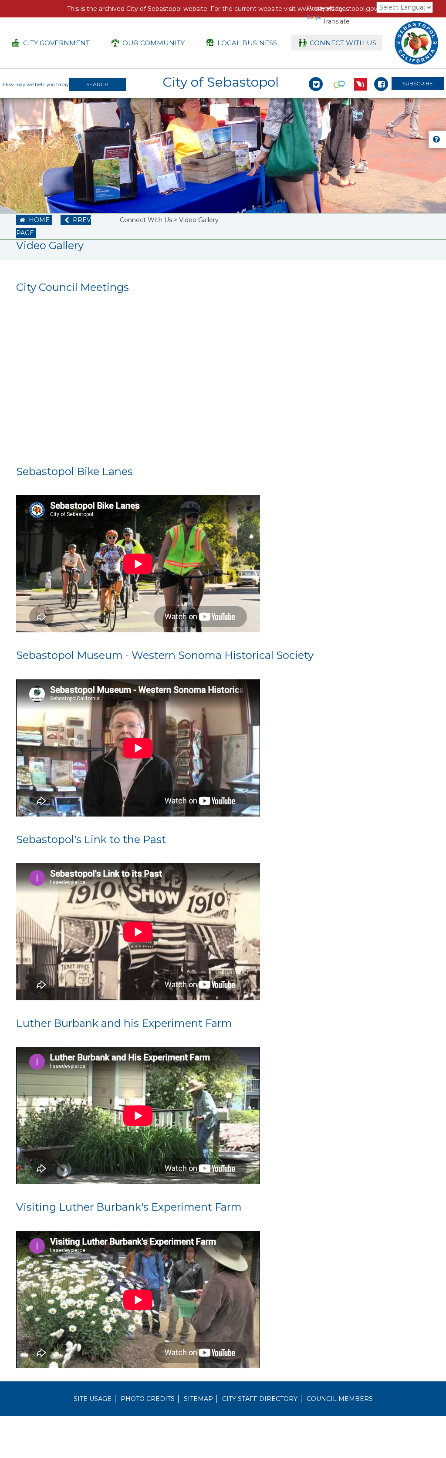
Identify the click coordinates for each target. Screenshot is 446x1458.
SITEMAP (198, 1399)
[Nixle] (339, 75)
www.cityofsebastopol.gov (337, 9)
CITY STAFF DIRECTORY (259, 1399)
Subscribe (417, 83)
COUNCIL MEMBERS (340, 1399)
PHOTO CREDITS (148, 1399)
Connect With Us (146, 220)
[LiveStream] (360, 75)
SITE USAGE (93, 1399)
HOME (34, 220)
